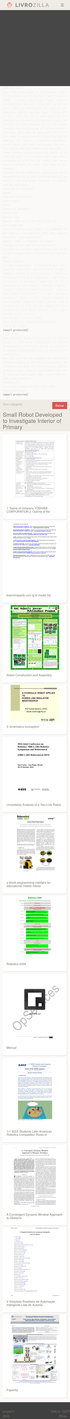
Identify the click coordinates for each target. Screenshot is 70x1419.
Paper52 (12, 1390)
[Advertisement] (35, 48)
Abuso (63, 1416)
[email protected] (15, 330)
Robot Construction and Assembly (29, 675)
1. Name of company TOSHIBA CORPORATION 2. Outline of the (28, 510)
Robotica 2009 (16, 964)
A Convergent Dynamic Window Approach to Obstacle (35, 1216)
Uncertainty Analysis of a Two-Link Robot (34, 804)
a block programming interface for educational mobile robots (29, 884)
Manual (11, 1047)
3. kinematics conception (23, 726)
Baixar (59, 405)
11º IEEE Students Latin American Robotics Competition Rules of (29, 1133)
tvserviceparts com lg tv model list (29, 595)
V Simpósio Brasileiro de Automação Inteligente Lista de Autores (31, 1303)
